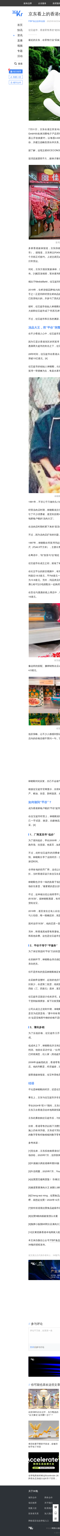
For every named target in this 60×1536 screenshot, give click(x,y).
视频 (20, 45)
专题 (20, 51)
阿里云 (54, 1528)
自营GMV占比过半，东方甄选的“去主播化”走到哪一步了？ (43, 1413)
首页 (20, 25)
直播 (20, 40)
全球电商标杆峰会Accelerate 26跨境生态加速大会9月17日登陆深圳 (43, 1477)
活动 (20, 56)
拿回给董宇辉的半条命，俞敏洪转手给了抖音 (43, 1445)
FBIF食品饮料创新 (36, 21)
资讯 (20, 35)
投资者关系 (33, 1513)
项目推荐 (32, 1502)
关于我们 (48, 1502)
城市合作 (32, 1497)
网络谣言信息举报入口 (38, 1520)
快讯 (20, 30)
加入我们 (48, 1513)
